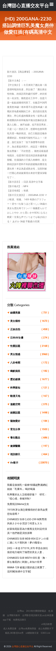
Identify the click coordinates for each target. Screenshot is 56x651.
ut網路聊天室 (32, 633)
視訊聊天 (29, 454)
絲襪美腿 (29, 312)
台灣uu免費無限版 (27, 628)
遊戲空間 (29, 404)
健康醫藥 (29, 445)
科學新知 (29, 387)
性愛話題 (29, 345)
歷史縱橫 (29, 379)
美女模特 (29, 320)
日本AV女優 (29, 337)
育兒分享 (29, 429)
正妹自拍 (29, 329)
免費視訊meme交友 (18, 504)
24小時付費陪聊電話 (36, 611)
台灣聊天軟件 (13, 615)
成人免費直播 (9, 628)
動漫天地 (29, 395)
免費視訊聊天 (19, 619)
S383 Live (45, 633)
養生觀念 (29, 437)
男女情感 (29, 354)
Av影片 (29, 462)
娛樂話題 (29, 412)
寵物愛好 (29, 420)
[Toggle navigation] (51, 4)
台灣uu (20, 611)
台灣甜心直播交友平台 (22, 646)
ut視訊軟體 (46, 624)
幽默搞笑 (29, 370)
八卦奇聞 (29, 362)
